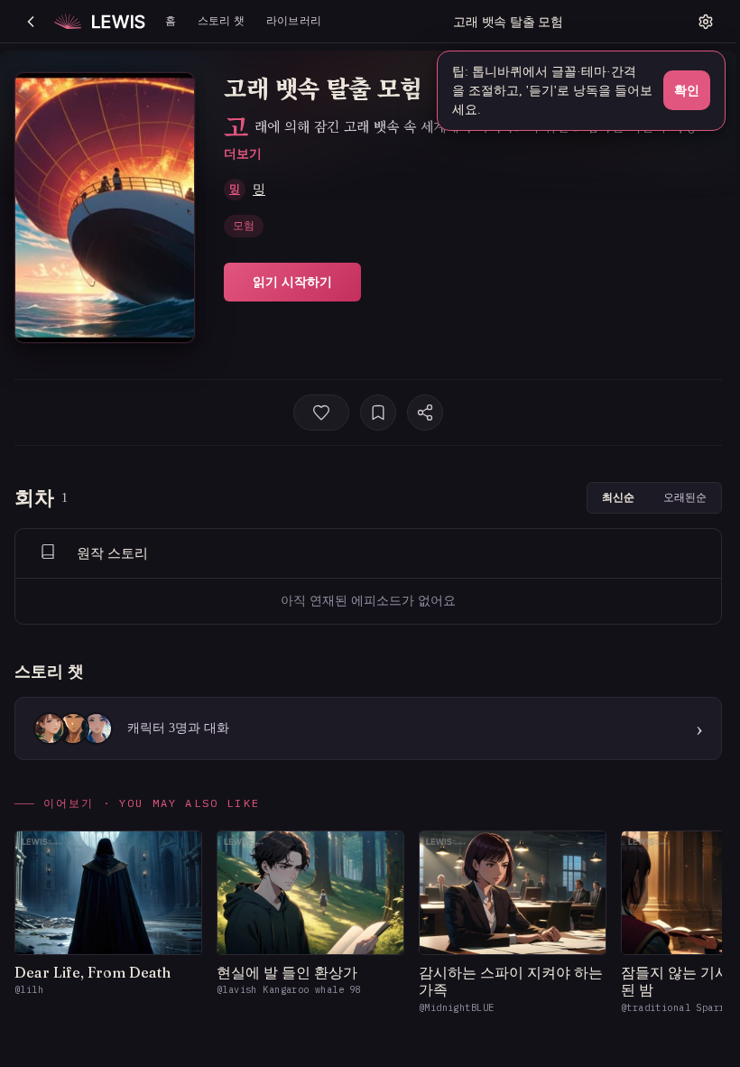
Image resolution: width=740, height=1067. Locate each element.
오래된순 (685, 497)
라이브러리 (293, 20)
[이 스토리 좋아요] (321, 412)
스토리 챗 (221, 20)
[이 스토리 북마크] (378, 412)
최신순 (618, 497)
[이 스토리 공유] (425, 412)
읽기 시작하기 (292, 281)
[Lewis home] (99, 22)
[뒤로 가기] (31, 22)
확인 (686, 89)
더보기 (243, 153)
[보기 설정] (706, 22)
